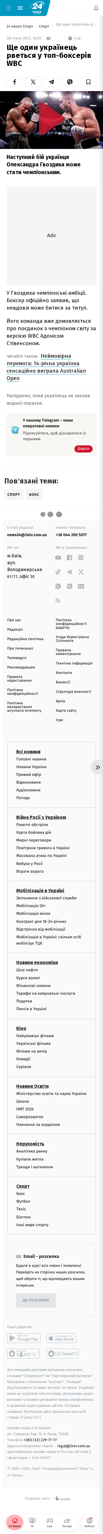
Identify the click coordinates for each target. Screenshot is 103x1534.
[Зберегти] (88, 81)
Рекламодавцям (21, 667)
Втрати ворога (29, 871)
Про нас (14, 620)
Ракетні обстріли (32, 824)
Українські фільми (33, 1043)
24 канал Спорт (20, 26)
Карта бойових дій (33, 832)
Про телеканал (20, 648)
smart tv (24, 1353)
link (58, 557)
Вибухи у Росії (29, 863)
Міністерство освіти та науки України (51, 1093)
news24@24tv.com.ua (27, 534)
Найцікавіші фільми (35, 1035)
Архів (60, 701)
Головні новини (31, 759)
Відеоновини (28, 782)
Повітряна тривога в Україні (43, 847)
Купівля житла (29, 1159)
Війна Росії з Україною (41, 817)
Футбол (23, 1201)
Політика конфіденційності (22, 692)
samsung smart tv (63, 1353)
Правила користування (19, 679)
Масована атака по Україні (41, 855)
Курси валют (28, 978)
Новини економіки (37, 962)
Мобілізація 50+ (31, 905)
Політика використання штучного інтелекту (24, 707)
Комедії (23, 1059)
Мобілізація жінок (33, 913)
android (24, 1338)
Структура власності (73, 692)
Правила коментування (68, 652)
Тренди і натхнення (34, 1167)
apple (63, 1338)
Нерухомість (30, 1144)
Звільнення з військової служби (46, 898)
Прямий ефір (28, 774)
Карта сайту (66, 711)
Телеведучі (16, 658)
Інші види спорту (32, 1224)
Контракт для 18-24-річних (41, 921)
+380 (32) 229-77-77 (40, 1440)
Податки (24, 1001)
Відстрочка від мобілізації (41, 929)
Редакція (15, 630)
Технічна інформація (74, 663)
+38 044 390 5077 (71, 534)
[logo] (37, 7)
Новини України (31, 766)
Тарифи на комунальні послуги (45, 993)
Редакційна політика (25, 639)
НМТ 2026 (25, 1109)
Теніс (21, 1209)
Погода (23, 798)
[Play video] (51, 118)
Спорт (44, 26)
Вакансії (63, 682)
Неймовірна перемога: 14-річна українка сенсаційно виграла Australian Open (46, 367)
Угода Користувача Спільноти (72, 639)
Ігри (59, 720)
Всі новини (28, 751)
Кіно (21, 1028)
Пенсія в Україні (31, 1009)
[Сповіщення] (96, 8)
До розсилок (36, 1301)
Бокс (20, 1193)
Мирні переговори (33, 840)
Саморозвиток (29, 1116)
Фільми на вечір (31, 1051)
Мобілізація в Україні (40, 890)
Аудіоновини (28, 790)
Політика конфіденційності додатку (71, 624)
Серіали (23, 1066)
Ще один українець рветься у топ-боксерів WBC (75, 26)
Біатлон (23, 1217)
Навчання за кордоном (38, 1124)
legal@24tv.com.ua (74, 1446)
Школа (22, 1101)
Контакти (64, 673)
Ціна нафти (27, 970)
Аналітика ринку (31, 1151)
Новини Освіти (32, 1086)
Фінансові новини (33, 985)
